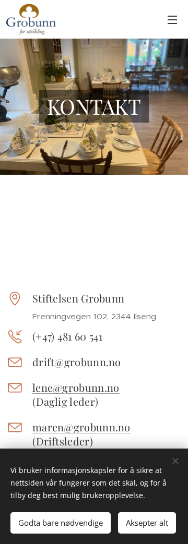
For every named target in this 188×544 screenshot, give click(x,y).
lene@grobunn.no (76, 387)
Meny (172, 19)
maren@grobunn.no (81, 427)
